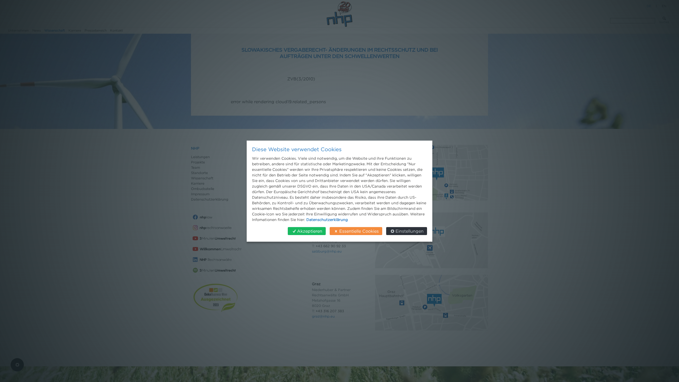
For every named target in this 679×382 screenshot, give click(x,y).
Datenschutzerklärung (327, 220)
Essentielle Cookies (359, 231)
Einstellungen (409, 231)
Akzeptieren (309, 231)
